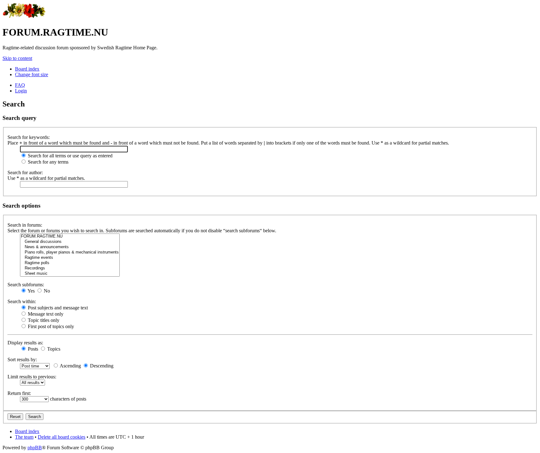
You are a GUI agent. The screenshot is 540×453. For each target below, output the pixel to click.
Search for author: (25, 172)
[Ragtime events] (69, 257)
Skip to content (17, 58)
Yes (31, 290)
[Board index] (24, 17)
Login (21, 90)
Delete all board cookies (61, 437)
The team (24, 437)
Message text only (45, 314)
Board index (27, 68)
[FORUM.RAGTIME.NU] (69, 236)
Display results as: (25, 342)
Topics (53, 349)
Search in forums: (25, 225)
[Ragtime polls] (69, 263)
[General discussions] (69, 241)
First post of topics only (50, 326)
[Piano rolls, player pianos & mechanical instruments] (69, 252)
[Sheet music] (69, 273)
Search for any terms (47, 162)
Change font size (31, 74)
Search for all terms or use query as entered (69, 155)
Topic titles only (43, 320)
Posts (32, 349)
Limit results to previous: (32, 376)
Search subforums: (26, 284)
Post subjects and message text (57, 307)
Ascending (70, 365)
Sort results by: (22, 359)
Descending (101, 365)
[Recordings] (69, 268)
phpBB (35, 447)
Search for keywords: (29, 137)
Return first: (19, 393)
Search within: (22, 301)
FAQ (20, 85)
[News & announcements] (69, 247)
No (46, 290)
